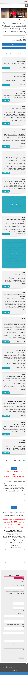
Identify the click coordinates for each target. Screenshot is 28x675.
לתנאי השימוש (14, 646)
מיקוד (23, 638)
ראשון (23, 605)
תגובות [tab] (8, 460)
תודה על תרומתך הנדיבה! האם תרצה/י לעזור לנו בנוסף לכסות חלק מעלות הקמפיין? (15, 592)
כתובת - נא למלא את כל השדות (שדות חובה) (15, 625)
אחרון (23, 610)
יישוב (23, 635)
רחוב (23, 630)
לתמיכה (14, 468)
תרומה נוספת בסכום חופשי (18, 585)
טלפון (22, 619)
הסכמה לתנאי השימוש (18, 644)
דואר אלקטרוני (20, 613)
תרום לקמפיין (14, 44)
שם (23, 601)
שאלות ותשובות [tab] (16, 460)
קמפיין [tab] (24, 460)
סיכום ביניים (21, 579)
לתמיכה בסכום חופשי (14, 48)
